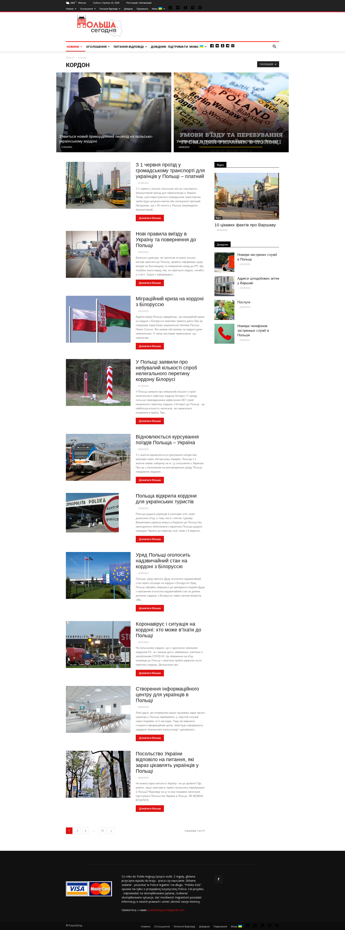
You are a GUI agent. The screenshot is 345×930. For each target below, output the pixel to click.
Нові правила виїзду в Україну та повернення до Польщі (166, 239)
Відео (220, 164)
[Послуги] (224, 310)
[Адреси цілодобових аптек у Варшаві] (224, 286)
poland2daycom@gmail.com (166, 910)
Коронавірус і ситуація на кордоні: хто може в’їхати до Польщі (168, 629)
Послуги (243, 302)
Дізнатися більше (150, 218)
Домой (70, 57)
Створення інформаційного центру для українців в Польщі (167, 694)
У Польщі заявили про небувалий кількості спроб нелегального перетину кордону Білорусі (166, 370)
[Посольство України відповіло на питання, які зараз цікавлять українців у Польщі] (98, 774)
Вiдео (218, 218)
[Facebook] (218, 879)
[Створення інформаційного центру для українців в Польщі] (98, 709)
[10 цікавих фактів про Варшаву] (246, 196)
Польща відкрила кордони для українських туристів (166, 498)
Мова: (155, 9)
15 (102, 830)
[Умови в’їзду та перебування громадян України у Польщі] (231, 112)
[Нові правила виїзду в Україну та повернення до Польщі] (98, 254)
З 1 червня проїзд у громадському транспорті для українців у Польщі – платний (170, 170)
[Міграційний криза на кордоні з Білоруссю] (98, 319)
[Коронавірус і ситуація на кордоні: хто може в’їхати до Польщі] (98, 644)
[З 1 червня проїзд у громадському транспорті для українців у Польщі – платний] (98, 185)
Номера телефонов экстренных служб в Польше (253, 330)
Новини (69, 9)
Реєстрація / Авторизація (139, 3)
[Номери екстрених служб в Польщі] (224, 262)
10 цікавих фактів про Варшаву (245, 225)
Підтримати (142, 9)
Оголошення (86, 9)
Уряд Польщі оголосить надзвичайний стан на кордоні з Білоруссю (163, 560)
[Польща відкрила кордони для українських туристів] (92, 512)
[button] (274, 46)
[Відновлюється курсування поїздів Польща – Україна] (98, 457)
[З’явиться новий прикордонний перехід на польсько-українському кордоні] (113, 112)
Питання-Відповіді (108, 9)
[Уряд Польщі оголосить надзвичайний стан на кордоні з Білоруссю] (98, 575)
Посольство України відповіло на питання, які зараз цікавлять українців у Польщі (167, 762)
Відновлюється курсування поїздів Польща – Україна (167, 439)
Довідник (128, 9)
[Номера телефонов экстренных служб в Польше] (224, 334)
